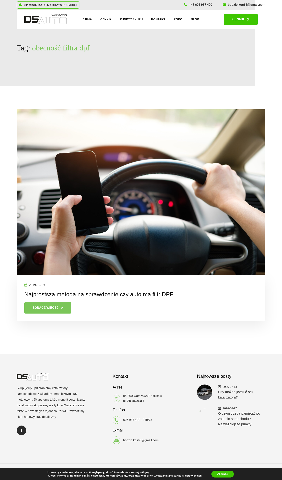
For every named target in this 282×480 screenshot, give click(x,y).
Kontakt (158, 19)
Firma (87, 19)
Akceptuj (222, 474)
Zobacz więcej (45, 307)
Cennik (105, 19)
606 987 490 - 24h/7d (137, 420)
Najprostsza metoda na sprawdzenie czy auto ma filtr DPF (98, 294)
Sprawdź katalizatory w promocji (50, 5)
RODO (178, 19)
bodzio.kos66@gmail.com (246, 4)
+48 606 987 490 (200, 4)
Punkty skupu (131, 19)
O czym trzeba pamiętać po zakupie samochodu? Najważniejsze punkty (239, 419)
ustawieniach (193, 476)
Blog (195, 19)
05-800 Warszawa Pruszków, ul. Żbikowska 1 (142, 398)
